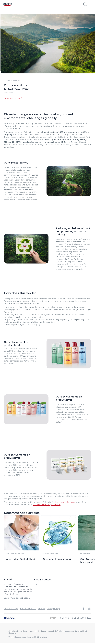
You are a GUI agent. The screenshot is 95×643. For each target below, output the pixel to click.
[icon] (83, 608)
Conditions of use (28, 608)
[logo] (8, 4)
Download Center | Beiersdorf (46, 504)
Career (53, 618)
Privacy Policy (53, 608)
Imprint (41, 608)
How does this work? (13, 98)
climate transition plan (64, 502)
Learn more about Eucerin (17, 598)
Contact (37, 584)
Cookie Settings (11, 608)
